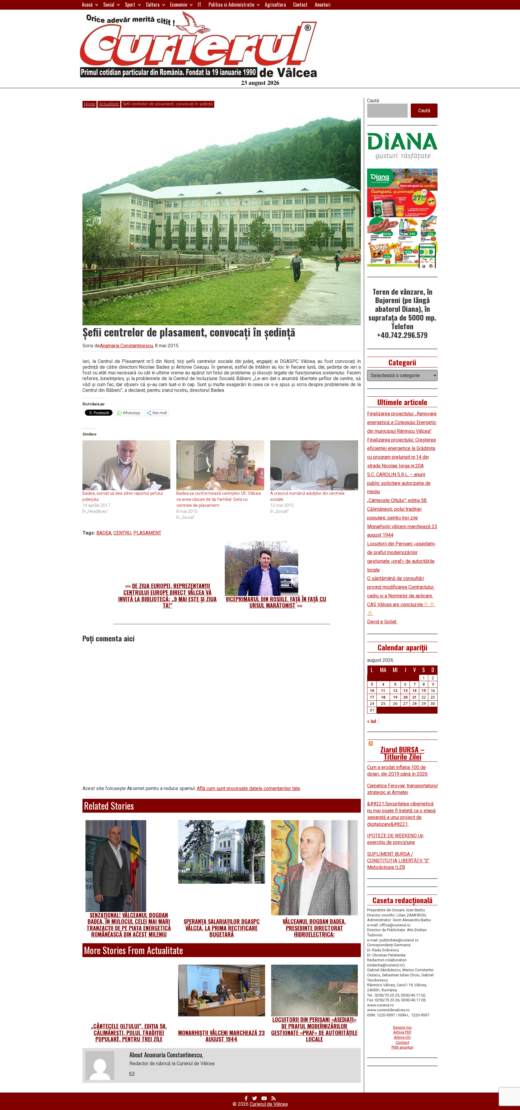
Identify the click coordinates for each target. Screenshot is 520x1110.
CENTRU (122, 533)
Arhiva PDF (402, 1032)
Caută (373, 101)
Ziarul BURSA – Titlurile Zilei (402, 753)
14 (414, 690)
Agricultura (275, 4)
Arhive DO (402, 1037)
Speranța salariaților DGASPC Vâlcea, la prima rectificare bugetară (222, 927)
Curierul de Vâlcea (269, 1104)
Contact (300, 4)
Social (108, 4)
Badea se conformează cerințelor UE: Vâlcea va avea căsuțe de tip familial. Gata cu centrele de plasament (218, 499)
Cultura (152, 4)
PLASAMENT (147, 533)
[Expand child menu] (96, 4)
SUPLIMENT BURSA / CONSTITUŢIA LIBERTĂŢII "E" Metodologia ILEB (398, 860)
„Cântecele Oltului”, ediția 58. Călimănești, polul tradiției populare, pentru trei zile (129, 1032)
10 (372, 690)
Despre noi (402, 1027)
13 (405, 690)
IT (199, 4)
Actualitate (109, 104)
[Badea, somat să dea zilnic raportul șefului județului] (126, 465)
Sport (130, 4)
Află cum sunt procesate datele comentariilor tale (248, 788)
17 (372, 697)
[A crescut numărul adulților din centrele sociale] (314, 465)
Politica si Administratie (231, 4)
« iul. (372, 721)
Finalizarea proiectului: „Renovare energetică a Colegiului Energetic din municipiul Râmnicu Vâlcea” (402, 422)
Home (89, 104)
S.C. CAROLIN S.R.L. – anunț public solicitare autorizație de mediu (399, 483)
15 (424, 690)
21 (414, 697)
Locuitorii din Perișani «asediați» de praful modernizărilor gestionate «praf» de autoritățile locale (314, 1029)
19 (395, 697)
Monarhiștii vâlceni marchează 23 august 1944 (221, 1036)
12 (395, 690)
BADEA (103, 533)
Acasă (87, 4)
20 (405, 697)
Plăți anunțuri (402, 1047)
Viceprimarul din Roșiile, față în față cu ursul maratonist (276, 602)
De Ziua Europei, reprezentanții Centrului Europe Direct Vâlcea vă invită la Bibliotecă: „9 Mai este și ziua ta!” (167, 595)
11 (383, 690)
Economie (178, 4)
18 (383, 697)
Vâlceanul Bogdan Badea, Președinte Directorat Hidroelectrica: (314, 927)
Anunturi (322, 4)
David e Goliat (382, 622)
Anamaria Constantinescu (126, 346)
